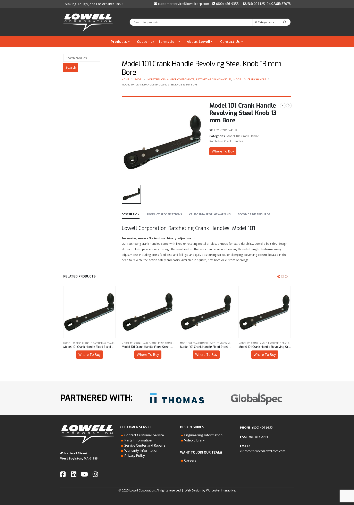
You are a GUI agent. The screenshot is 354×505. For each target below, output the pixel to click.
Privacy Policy (134, 455)
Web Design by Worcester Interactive (210, 490)
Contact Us (230, 41)
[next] (289, 105)
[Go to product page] (89, 312)
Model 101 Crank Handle (242, 136)
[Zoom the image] (177, 391)
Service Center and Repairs (145, 445)
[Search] (284, 22)
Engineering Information (203, 435)
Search (71, 67)
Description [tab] (131, 214)
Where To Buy (223, 151)
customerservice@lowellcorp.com (183, 3)
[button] (279, 276)
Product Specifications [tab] (164, 214)
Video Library (194, 440)
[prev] (283, 105)
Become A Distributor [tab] (254, 214)
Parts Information (138, 440)
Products (119, 41)
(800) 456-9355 (227, 3)
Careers (190, 460)
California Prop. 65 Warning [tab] (210, 214)
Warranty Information (141, 450)
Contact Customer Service (144, 435)
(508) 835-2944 (257, 437)
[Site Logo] (88, 22)
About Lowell (198, 41)
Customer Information (157, 41)
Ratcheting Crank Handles (226, 141)
